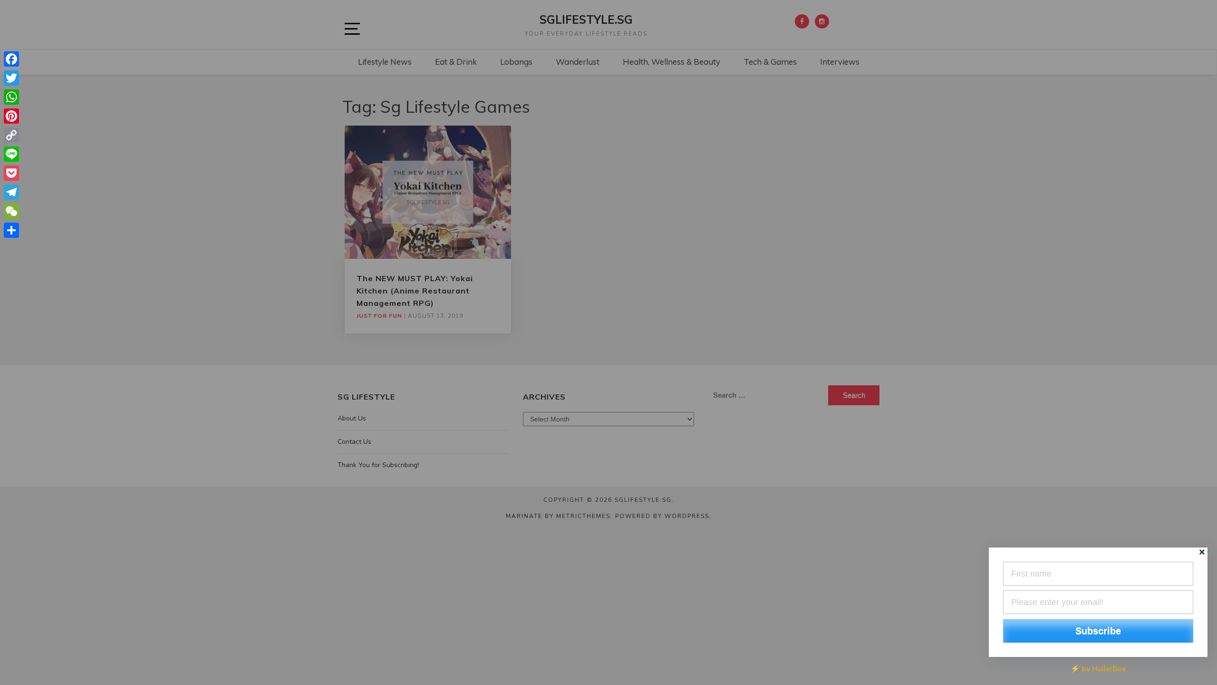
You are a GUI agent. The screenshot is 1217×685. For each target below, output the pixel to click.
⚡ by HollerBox (1098, 669)
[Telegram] (11, 192)
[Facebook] (11, 58)
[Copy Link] (11, 135)
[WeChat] (11, 211)
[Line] (11, 154)
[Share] (11, 230)
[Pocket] (11, 173)
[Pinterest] (11, 116)
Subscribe (1098, 631)
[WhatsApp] (11, 97)
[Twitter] (11, 78)
